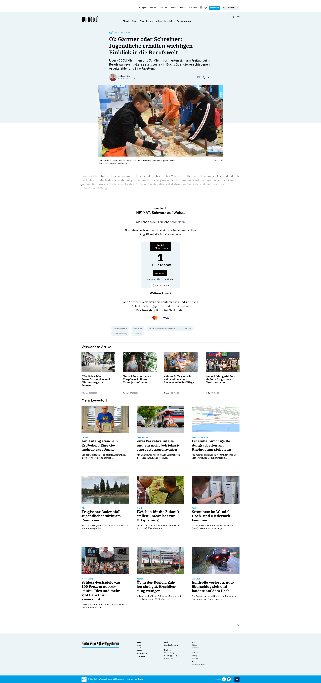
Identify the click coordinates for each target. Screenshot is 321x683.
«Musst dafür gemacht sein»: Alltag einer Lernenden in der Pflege (179, 379)
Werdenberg (169, 653)
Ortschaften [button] (232, 7)
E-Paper (142, 7)
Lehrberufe (137, 328)
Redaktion (192, 7)
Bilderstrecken (146, 21)
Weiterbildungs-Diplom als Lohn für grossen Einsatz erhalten (220, 379)
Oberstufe (137, 333)
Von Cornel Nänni (124, 76)
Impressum (120, 679)
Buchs (116, 32)
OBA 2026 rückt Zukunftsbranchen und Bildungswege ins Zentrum (96, 381)
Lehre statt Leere (120, 328)
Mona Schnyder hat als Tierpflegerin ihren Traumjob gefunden (137, 379)
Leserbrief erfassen (178, 7)
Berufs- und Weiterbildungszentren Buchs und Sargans (170, 328)
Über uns (152, 7)
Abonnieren (214, 7)
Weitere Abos (159, 293)
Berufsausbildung (120, 333)
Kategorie (140, 642)
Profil (166, 642)
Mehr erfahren (161, 285)
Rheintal (126, 393)
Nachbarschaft (169, 658)
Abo (193, 642)
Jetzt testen (160, 273)
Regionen (167, 650)
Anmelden (178, 222)
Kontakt (195, 658)
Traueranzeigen (184, 21)
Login (205, 7)
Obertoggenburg (170, 656)
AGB (193, 661)
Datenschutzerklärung (200, 664)
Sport (134, 21)
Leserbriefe (169, 21)
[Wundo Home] (91, 18)
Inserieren (163, 7)
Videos (159, 21)
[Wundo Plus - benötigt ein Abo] (111, 32)
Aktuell (126, 21)
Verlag (194, 656)
